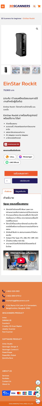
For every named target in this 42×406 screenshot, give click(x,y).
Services (5, 375)
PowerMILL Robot (9, 355)
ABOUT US (7, 370)
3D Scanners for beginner (11, 18)
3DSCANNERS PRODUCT (13, 312)
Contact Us (6, 381)
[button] (3, 6)
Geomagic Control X (10, 349)
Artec (4, 317)
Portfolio (5, 378)
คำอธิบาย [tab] (8, 191)
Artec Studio (7, 343)
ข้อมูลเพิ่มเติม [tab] (20, 191)
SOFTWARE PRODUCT (12, 339)
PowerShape (7, 352)
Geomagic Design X (10, 346)
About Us (6, 384)
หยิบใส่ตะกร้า (25, 180)
